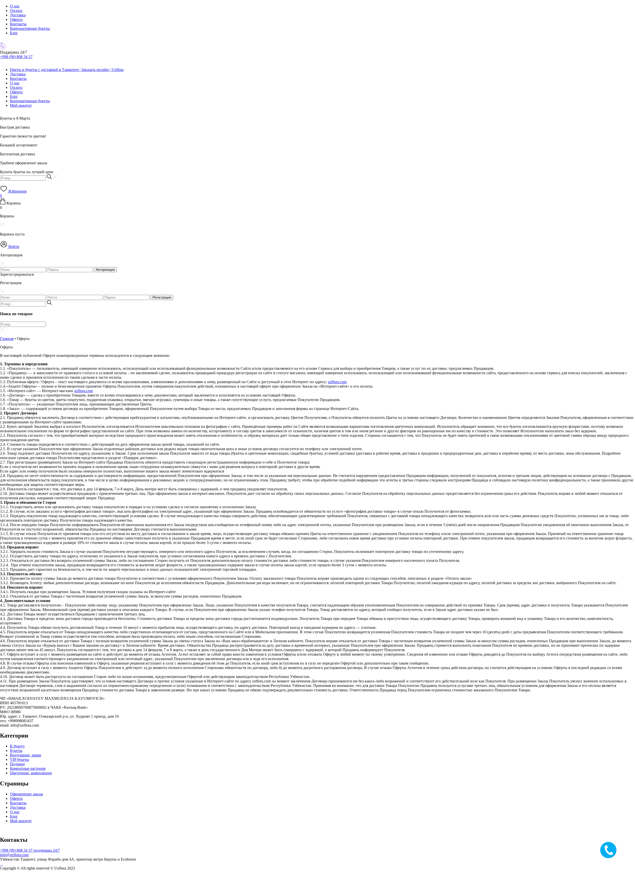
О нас (15, 6)
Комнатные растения (27, 768)
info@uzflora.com (14, 855)
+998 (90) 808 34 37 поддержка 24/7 (30, 850)
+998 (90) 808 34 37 (16, 57)
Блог (14, 33)
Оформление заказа (26, 794)
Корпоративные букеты (30, 28)
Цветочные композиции (31, 773)
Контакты (18, 24)
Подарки (17, 764)
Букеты (16, 750)
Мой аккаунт (21, 105)
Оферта (16, 19)
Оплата (16, 10)
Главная (6, 339)
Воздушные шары (25, 755)
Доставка (18, 15)
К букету (17, 746)
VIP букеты (19, 759)
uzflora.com (337, 382)
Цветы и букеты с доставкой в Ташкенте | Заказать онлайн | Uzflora (67, 69)
